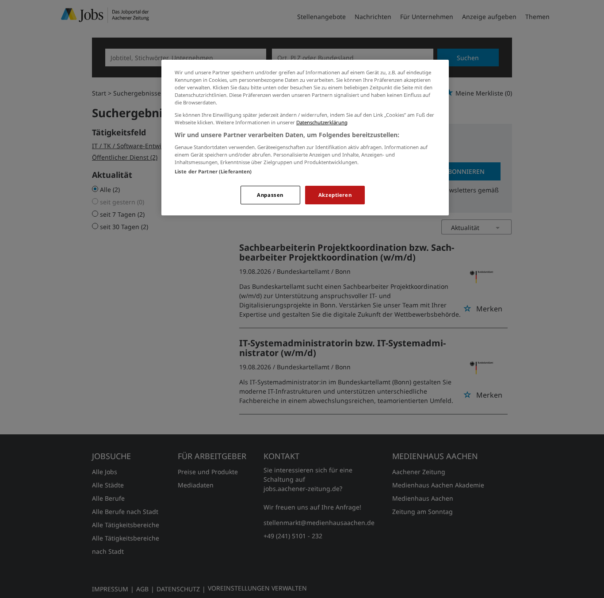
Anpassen (270, 195)
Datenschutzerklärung (322, 122)
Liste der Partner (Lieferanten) (213, 171)
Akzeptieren (335, 195)
